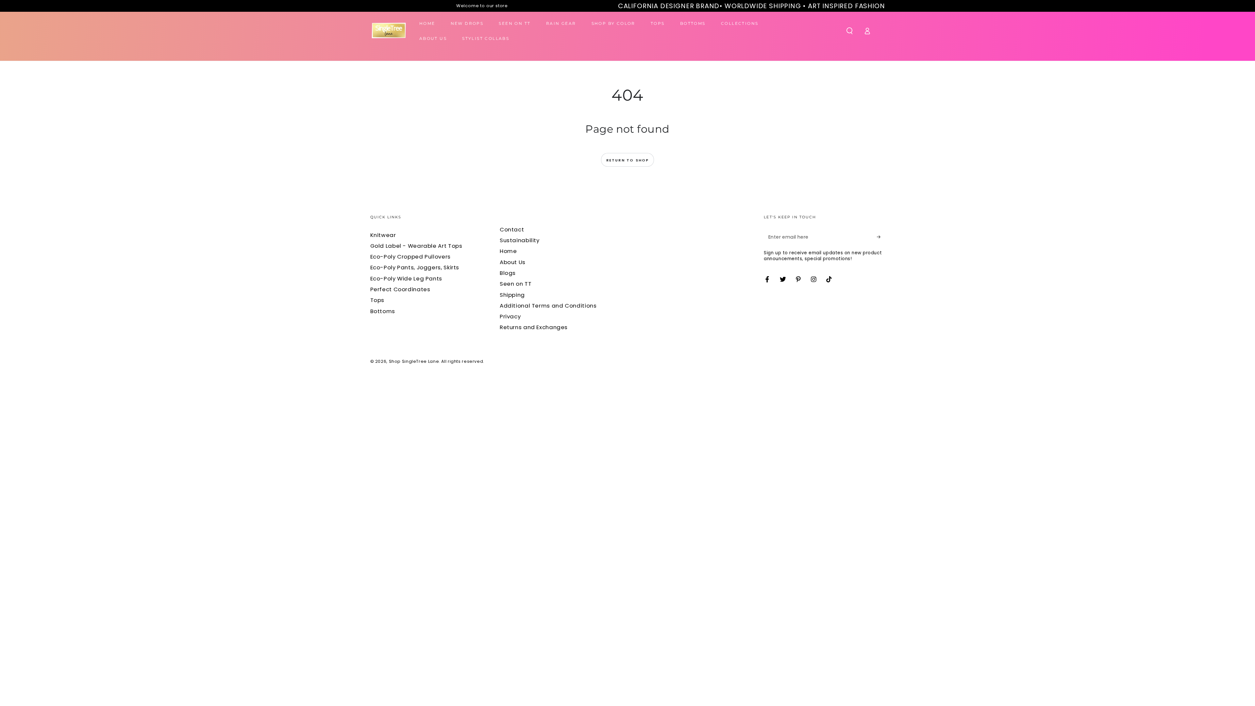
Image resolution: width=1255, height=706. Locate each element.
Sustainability (520, 240)
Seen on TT (515, 284)
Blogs (508, 273)
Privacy (510, 316)
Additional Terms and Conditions (548, 306)
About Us (513, 262)
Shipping (512, 295)
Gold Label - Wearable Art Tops (416, 246)
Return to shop (627, 160)
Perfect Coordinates (400, 289)
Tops (377, 300)
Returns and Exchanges (534, 327)
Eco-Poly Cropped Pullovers (410, 257)
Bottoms (382, 311)
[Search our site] (850, 30)
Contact (512, 229)
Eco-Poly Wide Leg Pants (406, 278)
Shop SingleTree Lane (414, 361)
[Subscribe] (881, 236)
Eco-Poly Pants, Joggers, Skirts (415, 267)
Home (508, 251)
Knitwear (383, 235)
